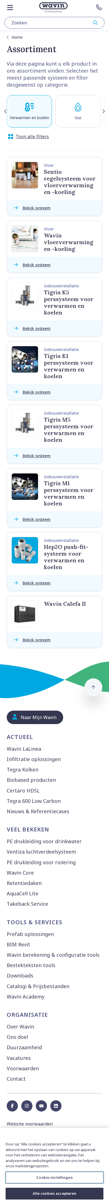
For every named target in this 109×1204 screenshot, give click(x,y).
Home (17, 37)
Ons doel (17, 1037)
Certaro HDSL (23, 790)
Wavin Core (20, 872)
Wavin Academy (25, 996)
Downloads (20, 975)
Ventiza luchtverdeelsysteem (41, 851)
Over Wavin (20, 1026)
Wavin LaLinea (24, 748)
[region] (54, 1166)
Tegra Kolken (22, 769)
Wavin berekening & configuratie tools (53, 954)
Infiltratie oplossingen (34, 759)
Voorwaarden (23, 1068)
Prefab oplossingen (30, 934)
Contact (16, 1078)
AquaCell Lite (22, 893)
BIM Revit (18, 944)
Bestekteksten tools (31, 965)
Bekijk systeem (37, 208)
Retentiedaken (24, 883)
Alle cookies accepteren (55, 1193)
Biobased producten (31, 780)
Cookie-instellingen (54, 1177)
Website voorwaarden (30, 1124)
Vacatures (19, 1058)
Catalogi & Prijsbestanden (38, 986)
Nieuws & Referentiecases (38, 811)
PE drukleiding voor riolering (41, 862)
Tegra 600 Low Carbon (34, 801)
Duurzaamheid (24, 1047)
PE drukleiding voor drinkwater (44, 841)
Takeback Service (27, 903)
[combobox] (54, 23)
